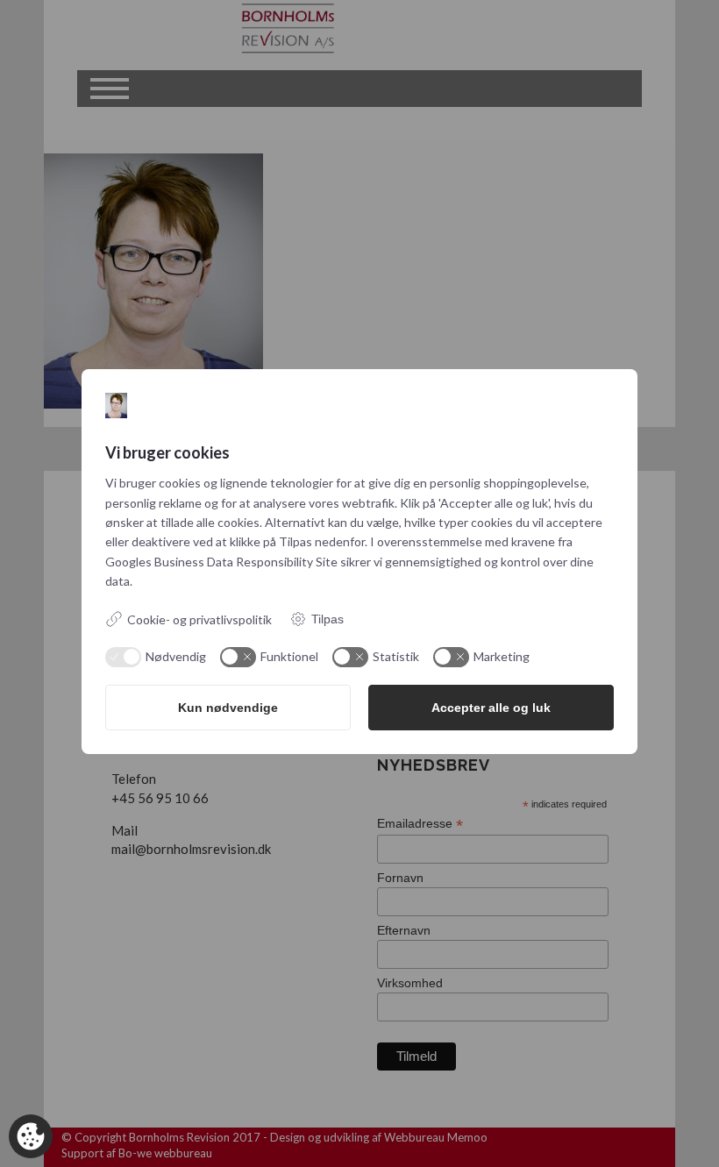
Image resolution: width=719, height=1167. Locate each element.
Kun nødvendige (228, 708)
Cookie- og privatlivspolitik (199, 619)
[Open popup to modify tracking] (31, 1136)
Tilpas (327, 619)
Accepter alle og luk (491, 708)
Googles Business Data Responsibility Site (221, 561)
